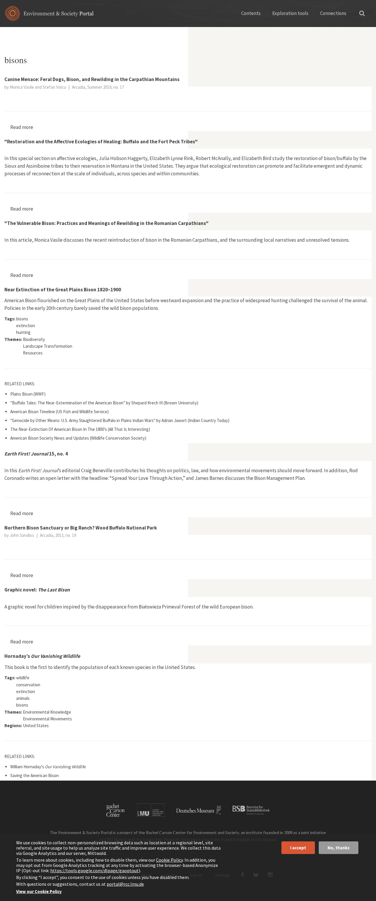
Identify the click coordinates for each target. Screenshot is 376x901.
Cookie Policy (169, 860)
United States (36, 725)
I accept (298, 847)
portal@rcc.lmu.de (125, 884)
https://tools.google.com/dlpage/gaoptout (94, 870)
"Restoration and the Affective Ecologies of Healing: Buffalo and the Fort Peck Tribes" (101, 141)
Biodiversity (34, 339)
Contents (251, 13)
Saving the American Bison (34, 775)
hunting (23, 332)
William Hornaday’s (47, 766)
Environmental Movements (47, 719)
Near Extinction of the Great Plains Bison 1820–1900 (62, 289)
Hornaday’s (42, 656)
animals (30, 33)
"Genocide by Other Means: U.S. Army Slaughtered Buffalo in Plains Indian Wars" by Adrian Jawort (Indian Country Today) (119, 420)
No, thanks (339, 847)
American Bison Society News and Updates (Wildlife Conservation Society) (78, 438)
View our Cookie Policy (39, 891)
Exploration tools (290, 13)
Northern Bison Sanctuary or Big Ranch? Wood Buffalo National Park (80, 528)
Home (9, 33)
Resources (33, 353)
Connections (333, 13)
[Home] (49, 15)
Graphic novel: (37, 589)
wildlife (22, 677)
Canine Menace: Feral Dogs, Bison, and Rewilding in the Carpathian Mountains (91, 79)
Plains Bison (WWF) (28, 394)
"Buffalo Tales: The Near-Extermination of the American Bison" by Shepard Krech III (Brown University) (104, 403)
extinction (25, 325)
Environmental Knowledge (47, 712)
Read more (21, 127)
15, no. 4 (36, 454)
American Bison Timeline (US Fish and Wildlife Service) (59, 411)
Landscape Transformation (47, 346)
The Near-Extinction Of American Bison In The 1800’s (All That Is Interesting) (80, 429)
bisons (22, 319)
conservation (28, 684)
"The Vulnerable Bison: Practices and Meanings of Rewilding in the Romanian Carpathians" (106, 223)
